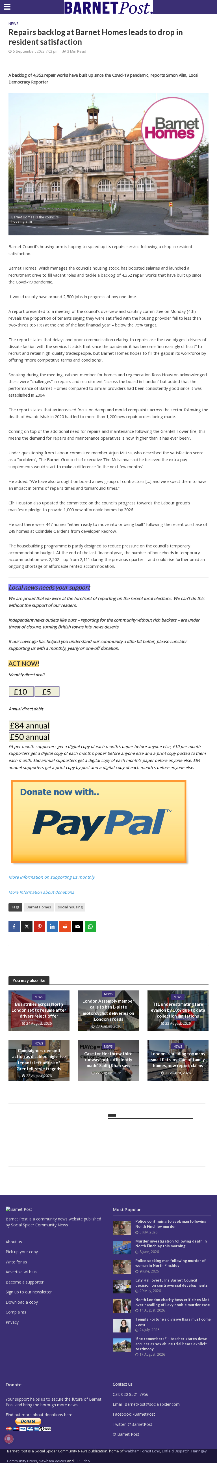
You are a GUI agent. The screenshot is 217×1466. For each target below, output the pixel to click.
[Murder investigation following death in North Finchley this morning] (122, 1247)
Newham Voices (52, 1460)
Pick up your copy (22, 1251)
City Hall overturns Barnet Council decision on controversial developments (171, 1282)
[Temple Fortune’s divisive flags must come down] (122, 1325)
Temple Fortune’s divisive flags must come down (173, 1322)
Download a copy (22, 1302)
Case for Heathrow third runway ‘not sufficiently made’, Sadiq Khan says (108, 1059)
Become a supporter (25, 1282)
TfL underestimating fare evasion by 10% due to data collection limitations (178, 1010)
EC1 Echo (82, 1460)
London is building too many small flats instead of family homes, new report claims (178, 1059)
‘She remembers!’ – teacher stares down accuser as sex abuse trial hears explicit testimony (171, 1343)
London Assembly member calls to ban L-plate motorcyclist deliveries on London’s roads (108, 1010)
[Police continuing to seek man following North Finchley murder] (122, 1227)
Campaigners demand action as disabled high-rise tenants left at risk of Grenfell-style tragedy (39, 1059)
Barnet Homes (39, 907)
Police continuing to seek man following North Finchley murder (171, 1224)
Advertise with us (21, 1271)
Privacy (12, 1322)
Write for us (16, 1262)
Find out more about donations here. (39, 1414)
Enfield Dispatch (176, 1451)
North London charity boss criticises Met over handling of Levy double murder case (172, 1302)
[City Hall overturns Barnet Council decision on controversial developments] (122, 1286)
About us (14, 1241)
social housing (70, 907)
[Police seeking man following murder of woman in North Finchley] (122, 1266)
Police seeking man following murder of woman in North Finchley (170, 1263)
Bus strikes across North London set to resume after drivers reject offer (39, 1010)
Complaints (16, 1312)
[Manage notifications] (8, 1438)
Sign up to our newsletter (29, 1292)
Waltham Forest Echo (142, 1451)
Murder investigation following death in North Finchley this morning (171, 1243)
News (13, 23)
